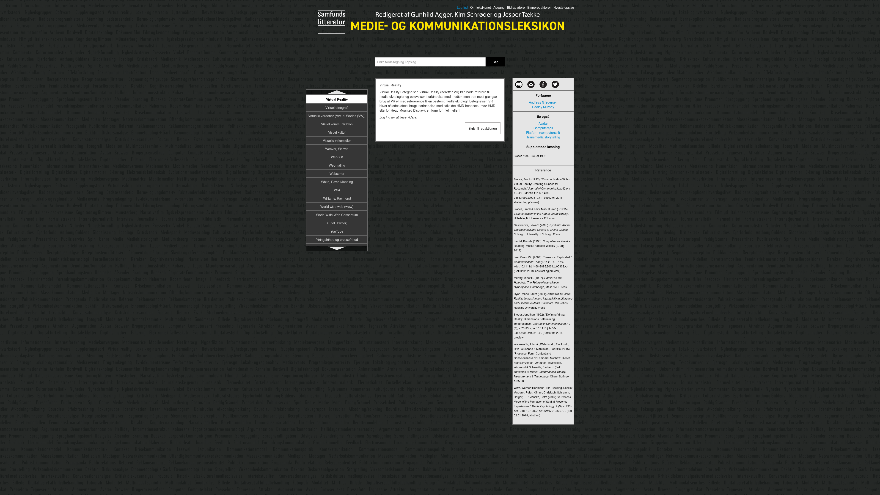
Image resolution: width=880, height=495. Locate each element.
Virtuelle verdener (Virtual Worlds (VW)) (337, 115)
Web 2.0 (337, 157)
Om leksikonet (480, 7)
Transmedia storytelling (543, 137)
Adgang (499, 7)
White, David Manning (337, 181)
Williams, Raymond (337, 198)
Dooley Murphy (543, 106)
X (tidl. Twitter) (337, 223)
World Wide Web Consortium (337, 214)
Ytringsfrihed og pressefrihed (337, 239)
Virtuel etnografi (336, 107)
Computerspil (543, 128)
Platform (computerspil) (543, 132)
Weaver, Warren (337, 148)
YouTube (336, 231)
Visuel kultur (337, 132)
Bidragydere (516, 7)
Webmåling (337, 165)
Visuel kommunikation (337, 124)
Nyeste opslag (563, 7)
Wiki (337, 190)
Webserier (337, 173)
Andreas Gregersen (543, 102)
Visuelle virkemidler (337, 140)
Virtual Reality (337, 99)
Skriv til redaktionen (482, 128)
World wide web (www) (336, 206)
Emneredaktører (539, 7)
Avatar (543, 123)
